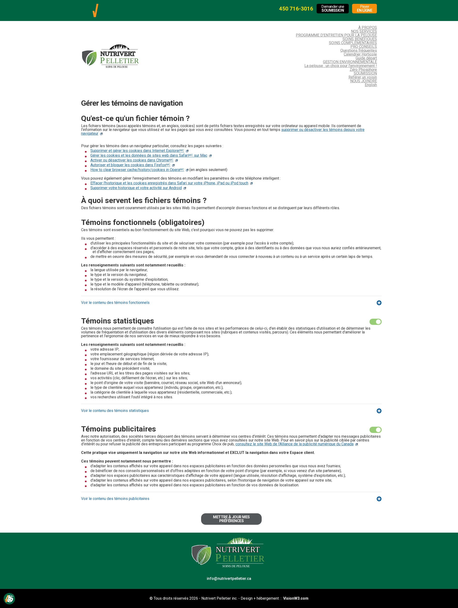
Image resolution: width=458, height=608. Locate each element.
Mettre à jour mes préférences (231, 519)
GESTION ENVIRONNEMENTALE (350, 62)
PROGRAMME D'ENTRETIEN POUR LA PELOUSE (336, 35)
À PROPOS (367, 27)
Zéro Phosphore (363, 69)
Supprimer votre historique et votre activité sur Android (136, 188)
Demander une (332, 8)
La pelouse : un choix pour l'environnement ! (340, 65)
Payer (364, 8)
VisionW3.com (295, 598)
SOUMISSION (365, 73)
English (371, 85)
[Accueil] (95, 5)
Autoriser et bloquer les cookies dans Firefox (130, 165)
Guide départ (366, 58)
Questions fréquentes (358, 50)
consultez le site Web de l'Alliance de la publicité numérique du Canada (294, 444)
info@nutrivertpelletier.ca (229, 578)
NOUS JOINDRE (363, 81)
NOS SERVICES (364, 31)
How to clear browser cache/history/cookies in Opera (137, 169)
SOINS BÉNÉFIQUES (360, 39)
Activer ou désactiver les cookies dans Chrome (131, 160)
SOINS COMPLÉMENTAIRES (353, 43)
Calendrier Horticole (360, 54)
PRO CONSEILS (363, 46)
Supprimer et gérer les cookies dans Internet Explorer (137, 150)
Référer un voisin (363, 77)
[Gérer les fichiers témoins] (9, 598)
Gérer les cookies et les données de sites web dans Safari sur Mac (148, 155)
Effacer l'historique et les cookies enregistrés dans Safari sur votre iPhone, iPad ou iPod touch (169, 183)
